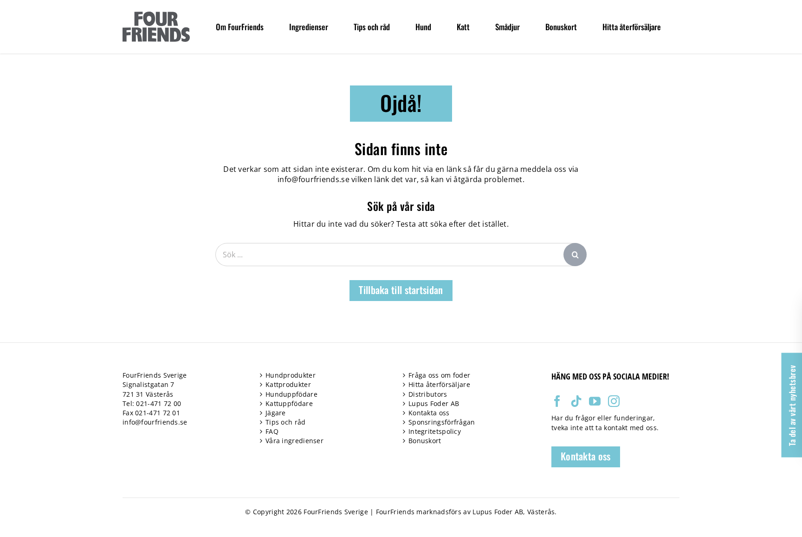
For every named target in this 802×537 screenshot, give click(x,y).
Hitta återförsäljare (439, 384)
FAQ (271, 431)
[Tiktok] (576, 401)
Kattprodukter (288, 384)
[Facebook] (557, 401)
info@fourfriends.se (313, 179)
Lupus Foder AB (433, 403)
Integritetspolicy (434, 431)
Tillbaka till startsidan (401, 289)
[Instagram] (614, 401)
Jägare (275, 412)
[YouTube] (595, 401)
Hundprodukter (290, 375)
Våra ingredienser (294, 440)
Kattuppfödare (289, 403)
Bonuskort (424, 440)
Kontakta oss (429, 412)
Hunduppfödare (291, 394)
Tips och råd (285, 422)
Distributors (427, 394)
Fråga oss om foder (439, 375)
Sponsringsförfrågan (441, 422)
